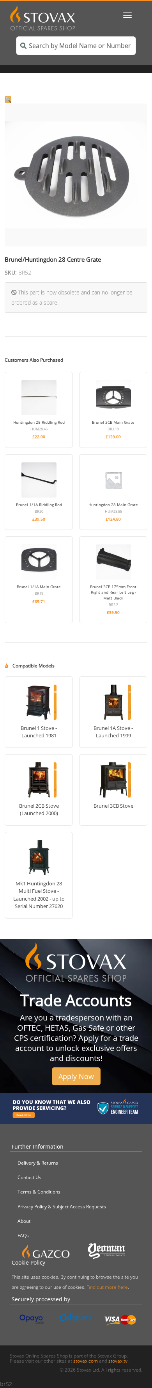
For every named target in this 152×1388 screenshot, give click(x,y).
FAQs (23, 1235)
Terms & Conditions (39, 1191)
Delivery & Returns (38, 1163)
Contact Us (29, 1177)
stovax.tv (117, 1361)
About (24, 1221)
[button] (76, 94)
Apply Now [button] (76, 1076)
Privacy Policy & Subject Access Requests (62, 1206)
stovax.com (85, 1361)
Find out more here (107, 1287)
